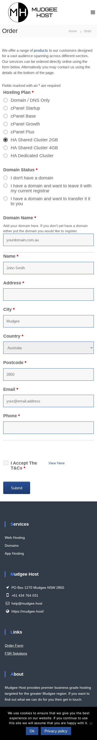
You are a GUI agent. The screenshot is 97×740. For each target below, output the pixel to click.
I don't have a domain (32, 177)
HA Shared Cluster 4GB (34, 147)
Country (13, 336)
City (9, 309)
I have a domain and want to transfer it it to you (50, 201)
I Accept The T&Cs (24, 465)
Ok (32, 731)
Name (10, 256)
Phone (11, 415)
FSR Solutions (16, 653)
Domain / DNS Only (30, 100)
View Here (56, 463)
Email (10, 389)
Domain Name (19, 217)
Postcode (14, 362)
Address (13, 282)
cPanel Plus (22, 131)
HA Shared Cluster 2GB (34, 139)
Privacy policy (56, 731)
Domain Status (20, 169)
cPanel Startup (25, 108)
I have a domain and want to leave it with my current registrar (51, 188)
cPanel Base (23, 116)
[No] (90, 723)
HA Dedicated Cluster (32, 155)
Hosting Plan (18, 92)
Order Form (14, 645)
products (41, 50)
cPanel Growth (25, 124)
